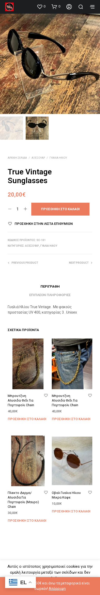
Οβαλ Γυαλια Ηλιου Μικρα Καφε (66, 495)
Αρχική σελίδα (17, 157)
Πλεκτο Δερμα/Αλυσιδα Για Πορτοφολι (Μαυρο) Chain (23, 500)
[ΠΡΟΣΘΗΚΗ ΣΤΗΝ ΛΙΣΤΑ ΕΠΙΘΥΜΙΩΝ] (46, 396)
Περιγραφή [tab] (50, 286)
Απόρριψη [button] (57, 589)
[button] (41, 6)
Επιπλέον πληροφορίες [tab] (50, 295)
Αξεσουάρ (38, 157)
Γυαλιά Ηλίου (58, 157)
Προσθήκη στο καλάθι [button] (27, 419)
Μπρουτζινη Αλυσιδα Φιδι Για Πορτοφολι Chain (21, 400)
